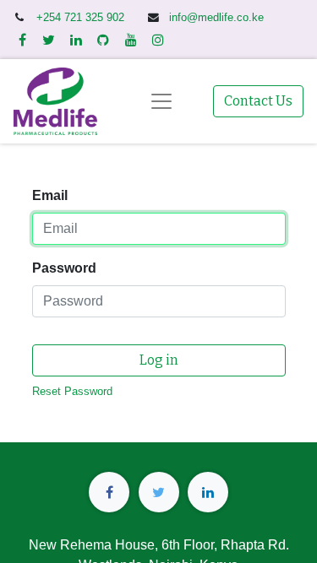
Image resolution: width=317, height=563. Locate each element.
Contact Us (258, 101)
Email (50, 195)
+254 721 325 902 (82, 17)
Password (64, 268)
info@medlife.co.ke (216, 17)
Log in (158, 360)
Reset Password (72, 391)
